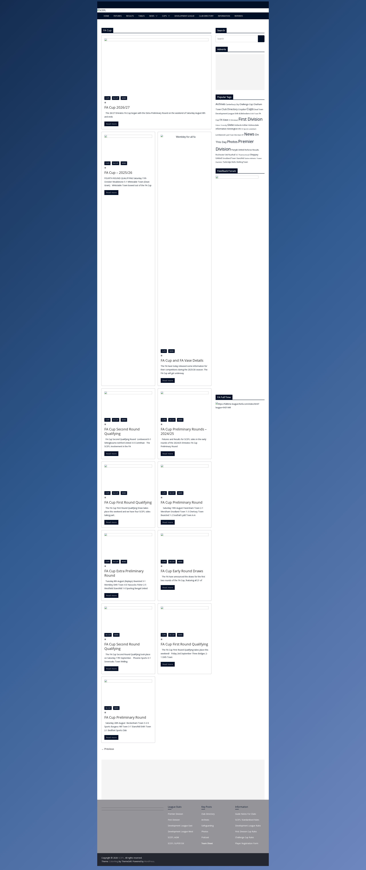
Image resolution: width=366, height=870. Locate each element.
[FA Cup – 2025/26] (128, 148)
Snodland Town (229, 158)
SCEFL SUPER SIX (176, 843)
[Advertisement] (239, 72)
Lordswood (220, 135)
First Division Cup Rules (246, 831)
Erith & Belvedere (242, 113)
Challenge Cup (246, 104)
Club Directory (206, 16)
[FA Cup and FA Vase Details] (184, 242)
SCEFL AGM (173, 837)
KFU (239, 129)
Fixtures (118, 16)
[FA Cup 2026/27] (156, 67)
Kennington (232, 128)
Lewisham (252, 129)
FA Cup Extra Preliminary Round (124, 573)
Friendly (224, 125)
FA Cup (115, 98)
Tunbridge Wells (229, 162)
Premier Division (175, 814)
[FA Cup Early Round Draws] (184, 546)
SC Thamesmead (242, 155)
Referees (239, 16)
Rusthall (231, 154)
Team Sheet (207, 843)
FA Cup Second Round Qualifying (122, 431)
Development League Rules (248, 825)
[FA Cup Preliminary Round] (184, 478)
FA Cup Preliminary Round (181, 502)
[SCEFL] (101, 10)
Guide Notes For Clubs (245, 814)
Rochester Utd (222, 154)
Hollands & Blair (241, 125)
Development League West (180, 831)
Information (224, 16)
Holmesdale (253, 125)
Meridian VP (239, 135)
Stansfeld (240, 158)
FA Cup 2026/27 (117, 107)
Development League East (180, 825)
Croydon (242, 109)
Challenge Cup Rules (244, 837)
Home (106, 16)
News (151, 16)
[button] (156, 16)
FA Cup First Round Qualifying (128, 502)
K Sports (245, 129)
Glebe (230, 125)
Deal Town (258, 109)
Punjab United (237, 149)
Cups (164, 16)
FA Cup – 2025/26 (118, 172)
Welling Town (242, 162)
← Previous (108, 748)
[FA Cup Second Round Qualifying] (128, 404)
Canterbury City (232, 104)
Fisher (218, 125)
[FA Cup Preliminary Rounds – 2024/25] (184, 404)
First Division (250, 119)
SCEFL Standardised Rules (247, 819)
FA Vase (224, 119)
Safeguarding (207, 825)
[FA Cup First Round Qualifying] (128, 478)
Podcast (205, 837)
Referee (248, 150)
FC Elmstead (233, 120)
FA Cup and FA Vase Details (182, 360)
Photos (232, 141)
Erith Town (254, 114)
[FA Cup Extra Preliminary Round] (128, 546)
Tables (141, 16)
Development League (184, 16)
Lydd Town (230, 135)
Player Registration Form (246, 843)
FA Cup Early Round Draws (182, 571)
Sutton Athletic (250, 158)
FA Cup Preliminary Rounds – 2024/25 (184, 431)
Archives (220, 104)
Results (130, 16)
